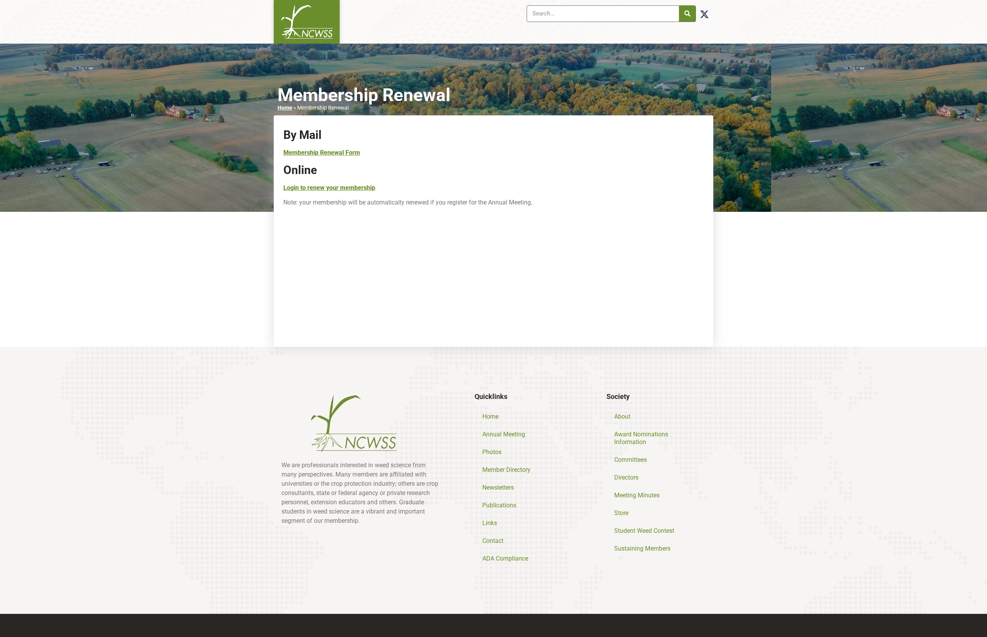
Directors (626, 477)
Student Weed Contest (644, 530)
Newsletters (498, 487)
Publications (499, 505)
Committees (630, 459)
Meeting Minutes (637, 495)
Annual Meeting (503, 434)
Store (621, 513)
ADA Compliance (505, 558)
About (622, 416)
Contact (493, 540)
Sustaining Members (642, 548)
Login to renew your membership (329, 187)
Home (285, 108)
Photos (492, 452)
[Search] (687, 14)
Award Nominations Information (641, 438)
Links (489, 523)
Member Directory (506, 469)
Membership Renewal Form (321, 152)
